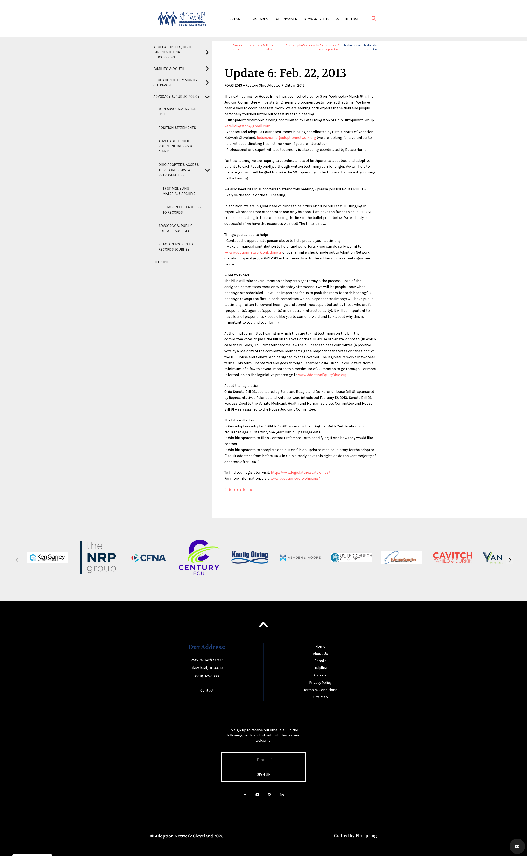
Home (320, 646)
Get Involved (286, 19)
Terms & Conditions (320, 689)
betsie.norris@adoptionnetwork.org (286, 137)
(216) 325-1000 (207, 676)
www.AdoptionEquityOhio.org (322, 374)
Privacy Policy (320, 682)
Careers (320, 675)
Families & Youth (168, 68)
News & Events (316, 19)
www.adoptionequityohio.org (294, 478)
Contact (207, 690)
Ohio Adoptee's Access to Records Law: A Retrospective (179, 169)
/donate (275, 252)
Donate (320, 660)
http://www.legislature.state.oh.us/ (300, 472)
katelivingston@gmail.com (247, 126)
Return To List (241, 489)
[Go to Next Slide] (509, 560)
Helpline (161, 262)
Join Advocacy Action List (178, 111)
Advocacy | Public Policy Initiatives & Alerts (176, 146)
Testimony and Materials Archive (179, 191)
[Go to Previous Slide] (17, 560)
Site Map (320, 697)
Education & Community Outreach (175, 82)
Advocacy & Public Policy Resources (176, 228)
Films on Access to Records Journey (176, 247)
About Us (233, 19)
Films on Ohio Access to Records (182, 209)
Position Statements (177, 127)
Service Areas (258, 19)
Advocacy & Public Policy (176, 96)
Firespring (366, 835)
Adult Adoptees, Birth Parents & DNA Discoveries (173, 52)
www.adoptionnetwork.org (246, 252)
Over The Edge (347, 19)
